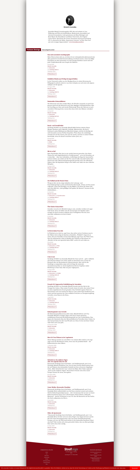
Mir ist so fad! (52, 151)
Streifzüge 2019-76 (54, 92)
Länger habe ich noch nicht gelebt (95, 456)
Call (46, 453)
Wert (58, 245)
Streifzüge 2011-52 (54, 247)
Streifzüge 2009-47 (54, 350)
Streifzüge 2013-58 (54, 171)
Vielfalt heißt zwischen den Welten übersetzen (95, 458)
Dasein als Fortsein (96, 460)
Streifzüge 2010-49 (54, 275)
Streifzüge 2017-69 (54, 116)
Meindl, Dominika (52, 66)
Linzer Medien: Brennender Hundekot (59, 387)
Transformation (61, 195)
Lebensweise (52, 67)
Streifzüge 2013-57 (54, 197)
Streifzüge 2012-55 (54, 221)
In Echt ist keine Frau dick (55, 231)
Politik (50, 142)
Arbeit (46, 452)
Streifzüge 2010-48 (54, 302)
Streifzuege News (46, 460)
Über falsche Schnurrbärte (55, 206)
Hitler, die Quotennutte (54, 413)
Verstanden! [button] (135, 468)
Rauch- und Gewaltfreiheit (55, 125)
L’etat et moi (51, 257)
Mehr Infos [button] (122, 468)
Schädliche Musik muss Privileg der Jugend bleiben (63, 79)
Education (47, 455)
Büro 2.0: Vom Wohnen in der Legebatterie (60, 337)
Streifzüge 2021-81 (54, 69)
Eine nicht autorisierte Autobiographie (59, 54)
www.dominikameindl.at (76, 42)
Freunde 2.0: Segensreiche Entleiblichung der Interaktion (64, 284)
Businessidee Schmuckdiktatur (56, 101)
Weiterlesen (51, 74)
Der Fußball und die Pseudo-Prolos (58, 180)
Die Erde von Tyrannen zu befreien (95, 453)
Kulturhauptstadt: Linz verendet (57, 312)
